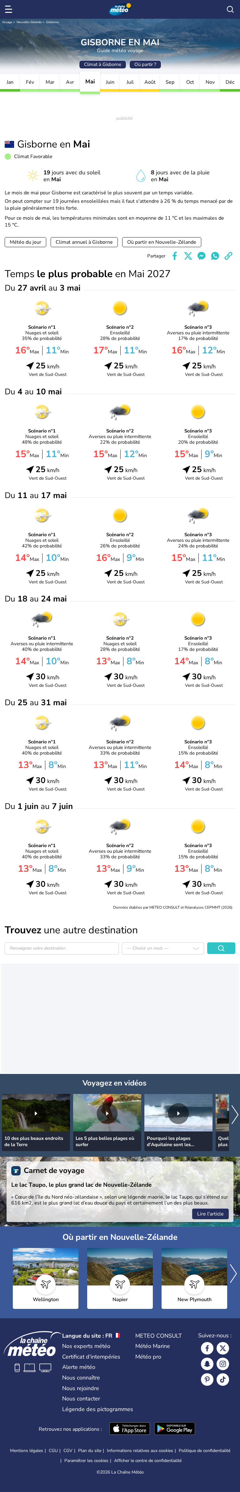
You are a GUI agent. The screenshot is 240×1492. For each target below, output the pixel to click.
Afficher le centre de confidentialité (148, 1460)
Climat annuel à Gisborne (84, 242)
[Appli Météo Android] (174, 1429)
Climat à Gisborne (102, 64)
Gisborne (52, 22)
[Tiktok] (223, 1379)
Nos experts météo (86, 1346)
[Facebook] (207, 1348)
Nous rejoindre (80, 1388)
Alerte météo (78, 1367)
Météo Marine (152, 1346)
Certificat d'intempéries (91, 1356)
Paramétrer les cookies (86, 1460)
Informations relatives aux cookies (140, 1451)
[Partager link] (228, 256)
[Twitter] (223, 1348)
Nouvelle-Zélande (29, 22)
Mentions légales (26, 1451)
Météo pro (148, 1356)
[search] (230, 9)
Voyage (7, 22)
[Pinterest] (207, 1379)
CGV (67, 1451)
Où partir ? (145, 64)
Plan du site (89, 1451)
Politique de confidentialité (204, 1451)
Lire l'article (210, 1213)
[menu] (10, 9)
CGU (53, 1451)
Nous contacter (81, 1398)
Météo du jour (25, 242)
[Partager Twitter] (188, 256)
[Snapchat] (207, 1364)
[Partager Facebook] (175, 256)
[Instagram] (223, 1364)
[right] (235, 1115)
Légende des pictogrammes (97, 1409)
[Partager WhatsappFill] (215, 256)
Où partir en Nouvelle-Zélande (161, 242)
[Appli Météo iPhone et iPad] (129, 1429)
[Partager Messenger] (202, 256)
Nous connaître (81, 1377)
